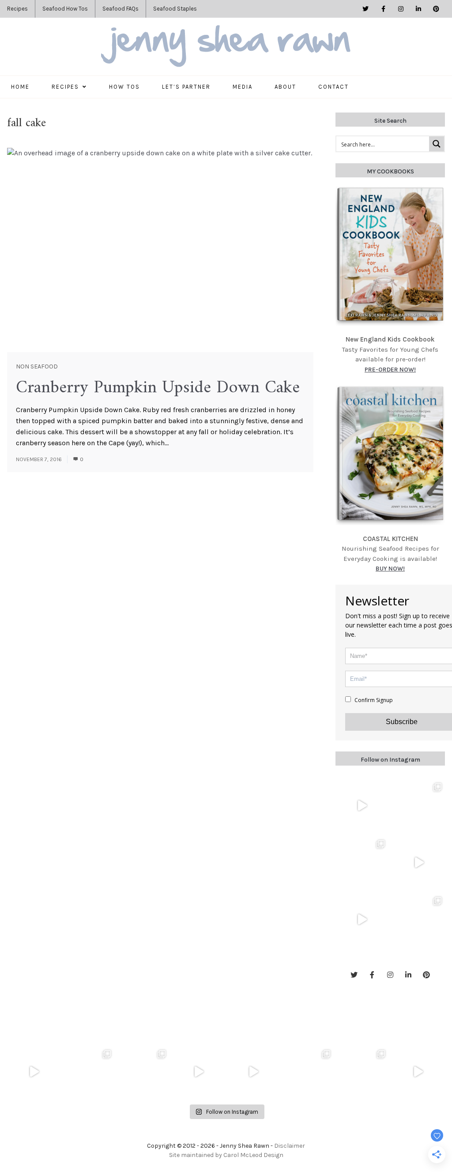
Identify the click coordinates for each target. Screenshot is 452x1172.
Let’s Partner (186, 86)
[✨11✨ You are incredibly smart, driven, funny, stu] (361, 863)
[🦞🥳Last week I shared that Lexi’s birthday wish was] (361, 920)
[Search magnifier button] (436, 143)
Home (20, 86)
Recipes (17, 8)
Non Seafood (37, 366)
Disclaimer (289, 1145)
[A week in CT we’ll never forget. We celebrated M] (418, 806)
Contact (333, 86)
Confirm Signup (373, 700)
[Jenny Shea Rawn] (226, 47)
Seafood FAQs (120, 8)
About (285, 86)
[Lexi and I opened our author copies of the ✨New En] (361, 806)
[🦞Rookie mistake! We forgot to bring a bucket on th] (418, 863)
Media (242, 86)
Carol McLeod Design (253, 1155)
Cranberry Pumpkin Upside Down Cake (158, 387)
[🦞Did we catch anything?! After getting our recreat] (418, 1072)
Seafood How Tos (65, 8)
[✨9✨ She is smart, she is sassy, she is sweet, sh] (418, 920)
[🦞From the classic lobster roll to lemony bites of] (363, 1072)
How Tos (124, 86)
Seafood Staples (175, 8)
